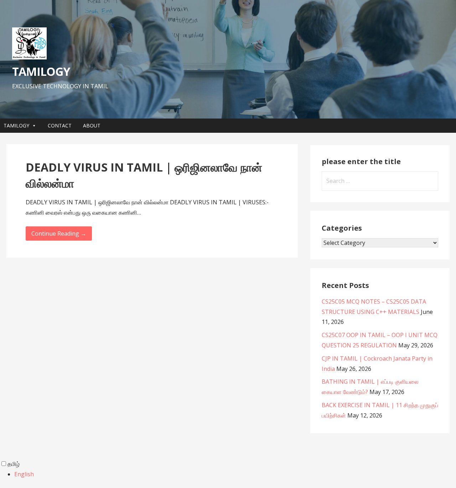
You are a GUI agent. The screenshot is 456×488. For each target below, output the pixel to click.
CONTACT (60, 125)
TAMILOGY (41, 71)
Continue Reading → (58, 233)
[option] (235, 474)
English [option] (24, 474)
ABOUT (91, 125)
